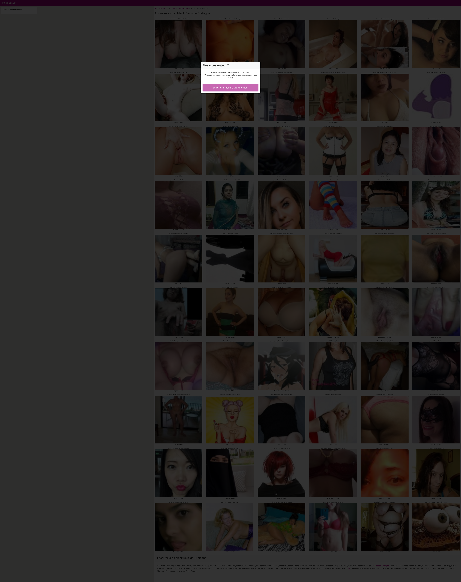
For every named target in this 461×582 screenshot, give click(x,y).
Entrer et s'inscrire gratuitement (230, 87)
